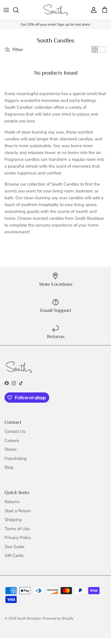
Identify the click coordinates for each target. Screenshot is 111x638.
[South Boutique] (55, 10)
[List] (103, 49)
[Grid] (94, 49)
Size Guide (14, 546)
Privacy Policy (18, 537)
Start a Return (18, 511)
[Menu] (6, 10)
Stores (11, 449)
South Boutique (29, 618)
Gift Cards (14, 555)
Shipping (13, 519)
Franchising (15, 458)
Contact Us (15, 431)
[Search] (19, 10)
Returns (12, 502)
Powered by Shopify (58, 618)
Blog (9, 467)
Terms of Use (17, 529)
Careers (12, 440)
